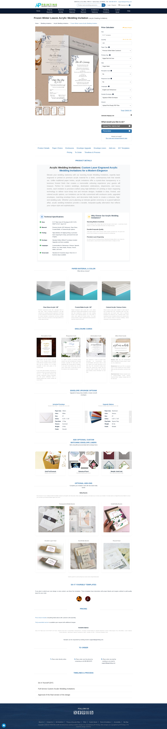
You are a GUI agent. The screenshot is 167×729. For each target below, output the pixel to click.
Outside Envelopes (106, 94)
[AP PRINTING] (46, 5)
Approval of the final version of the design (54, 695)
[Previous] (37, 66)
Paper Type (104, 47)
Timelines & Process (92, 152)
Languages (104, 86)
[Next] (97, 66)
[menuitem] (38, 10)
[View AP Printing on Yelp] (91, 712)
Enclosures (69, 148)
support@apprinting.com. (97, 639)
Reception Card (105, 70)
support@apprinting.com (125, 1)
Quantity (103, 39)
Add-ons (112, 148)
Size (102, 31)
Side (102, 63)
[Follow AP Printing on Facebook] (79, 712)
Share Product (128, 27)
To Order (78, 152)
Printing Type (105, 55)
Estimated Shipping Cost (107, 116)
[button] (86, 417)
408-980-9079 (113, 1)
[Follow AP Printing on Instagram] (87, 712)
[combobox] (116, 51)
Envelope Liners (100, 148)
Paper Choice (57, 148)
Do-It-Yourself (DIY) (45, 683)
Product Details (43, 148)
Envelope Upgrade (84, 148)
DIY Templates (123, 148)
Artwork (103, 102)
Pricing (69, 152)
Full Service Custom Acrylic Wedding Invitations (56, 689)
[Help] (109, 47)
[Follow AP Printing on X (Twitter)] (75, 712)
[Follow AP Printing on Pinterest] (83, 712)
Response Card (105, 78)
